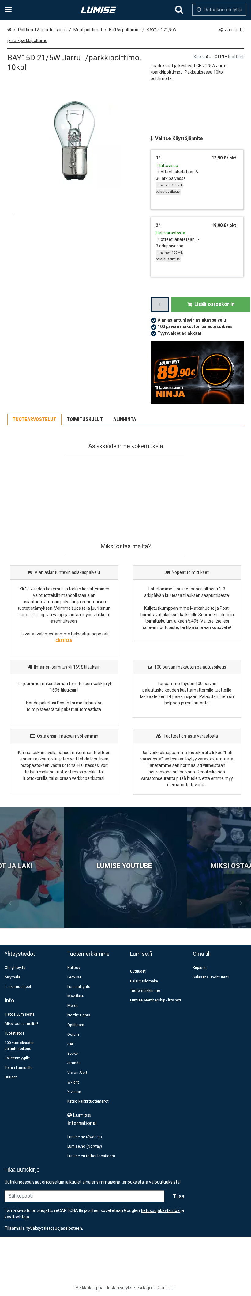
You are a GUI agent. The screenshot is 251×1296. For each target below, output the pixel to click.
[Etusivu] (98, 10)
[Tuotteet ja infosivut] (10, 9)
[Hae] (179, 10)
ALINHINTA (124, 419)
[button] (63, 1228)
